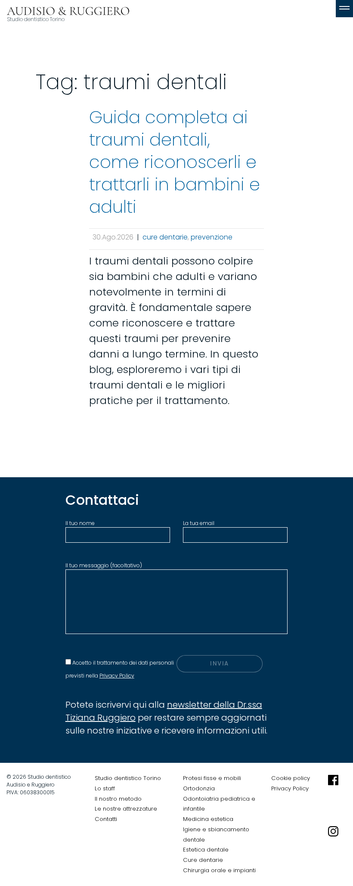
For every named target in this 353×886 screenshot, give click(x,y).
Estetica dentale (206, 850)
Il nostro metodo (118, 799)
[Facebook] (333, 798)
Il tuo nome (80, 523)
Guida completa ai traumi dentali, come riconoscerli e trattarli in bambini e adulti (174, 162)
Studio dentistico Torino (128, 778)
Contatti (106, 819)
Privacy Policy (116, 675)
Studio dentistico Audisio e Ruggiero (68, 18)
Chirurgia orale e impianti (219, 870)
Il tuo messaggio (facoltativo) (103, 565)
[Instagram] (333, 850)
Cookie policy (290, 778)
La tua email (198, 523)
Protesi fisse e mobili (212, 778)
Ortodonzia (199, 788)
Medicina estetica (208, 819)
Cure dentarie (203, 860)
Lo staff (105, 788)
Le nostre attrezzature (126, 809)
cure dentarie (165, 237)
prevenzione (211, 237)
